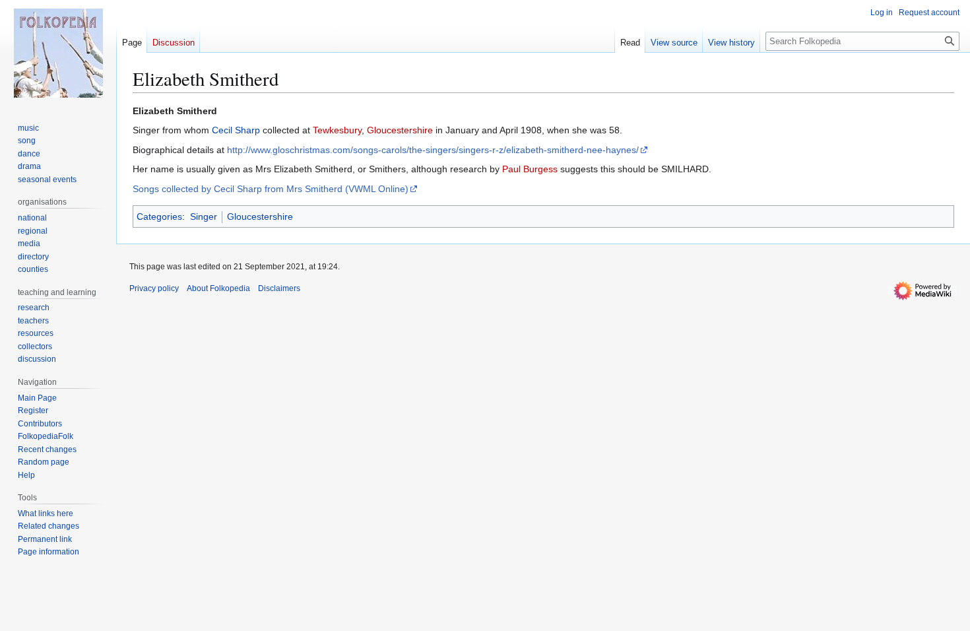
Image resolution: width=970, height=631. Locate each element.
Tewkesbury (337, 130)
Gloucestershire (400, 130)
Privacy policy (154, 288)
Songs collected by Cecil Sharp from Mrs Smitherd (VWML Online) (270, 188)
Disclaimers (279, 288)
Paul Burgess (530, 169)
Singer (203, 216)
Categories (159, 216)
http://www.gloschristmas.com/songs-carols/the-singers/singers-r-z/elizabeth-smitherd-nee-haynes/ (433, 150)
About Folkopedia (218, 288)
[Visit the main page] (58, 53)
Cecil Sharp (236, 130)
